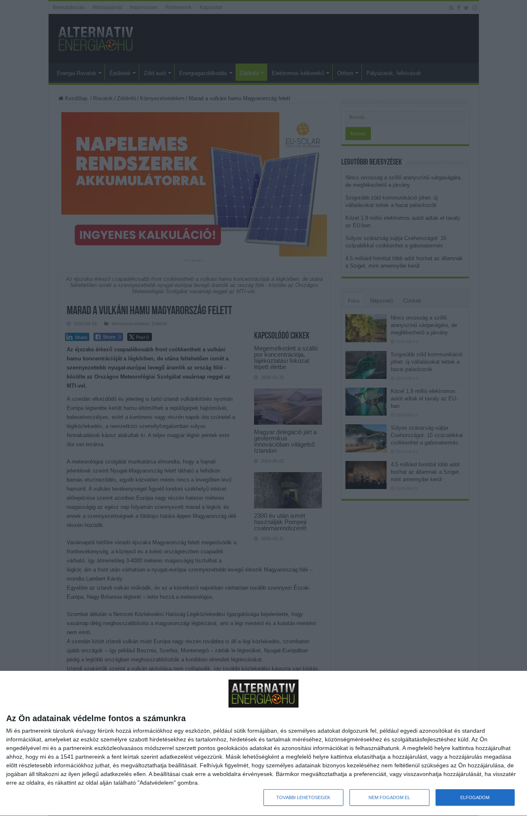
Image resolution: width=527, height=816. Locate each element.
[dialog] (263, 743)
